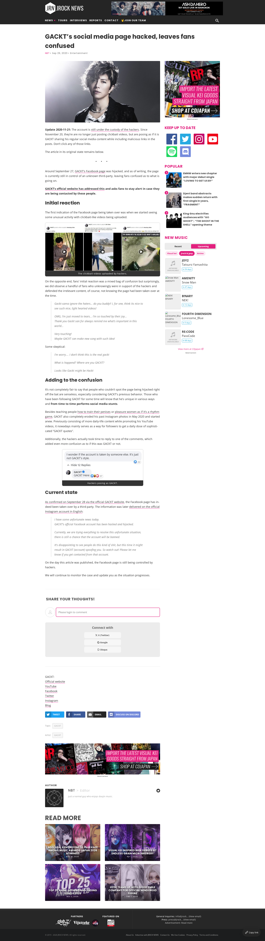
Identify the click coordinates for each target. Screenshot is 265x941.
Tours (62, 20)
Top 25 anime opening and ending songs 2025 (73, 892)
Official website (55, 681)
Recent (178, 246)
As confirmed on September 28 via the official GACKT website (84, 502)
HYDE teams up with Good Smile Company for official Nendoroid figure (132, 890)
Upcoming (203, 246)
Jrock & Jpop (187, 253)
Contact (111, 20)
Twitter (49, 696)
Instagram (51, 700)
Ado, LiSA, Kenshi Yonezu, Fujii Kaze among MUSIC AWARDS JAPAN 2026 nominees (73, 850)
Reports (95, 20)
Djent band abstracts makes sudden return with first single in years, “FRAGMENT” (200, 199)
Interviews (78, 20)
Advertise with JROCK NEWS (147, 935)
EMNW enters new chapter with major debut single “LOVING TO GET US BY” (200, 177)
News (49, 20)
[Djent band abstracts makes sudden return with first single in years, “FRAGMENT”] (174, 207)
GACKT (57, 726)
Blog (48, 705)
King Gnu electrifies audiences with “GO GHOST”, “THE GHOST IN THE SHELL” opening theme (201, 219)
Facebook (51, 691)
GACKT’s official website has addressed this (75, 189)
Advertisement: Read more (178, 922)
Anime (200, 253)
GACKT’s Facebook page (90, 171)
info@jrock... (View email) (188, 916)
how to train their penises (94, 412)
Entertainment (79, 53)
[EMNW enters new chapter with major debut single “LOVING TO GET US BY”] (174, 187)
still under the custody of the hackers (115, 129)
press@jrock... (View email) (182, 919)
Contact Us (165, 935)
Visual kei (172, 253)
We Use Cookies (178, 935)
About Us (130, 935)
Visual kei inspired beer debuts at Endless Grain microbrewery (132, 852)
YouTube (50, 686)
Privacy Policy (192, 935)
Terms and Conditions (209, 935)
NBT (47, 53)
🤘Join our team (133, 20)
